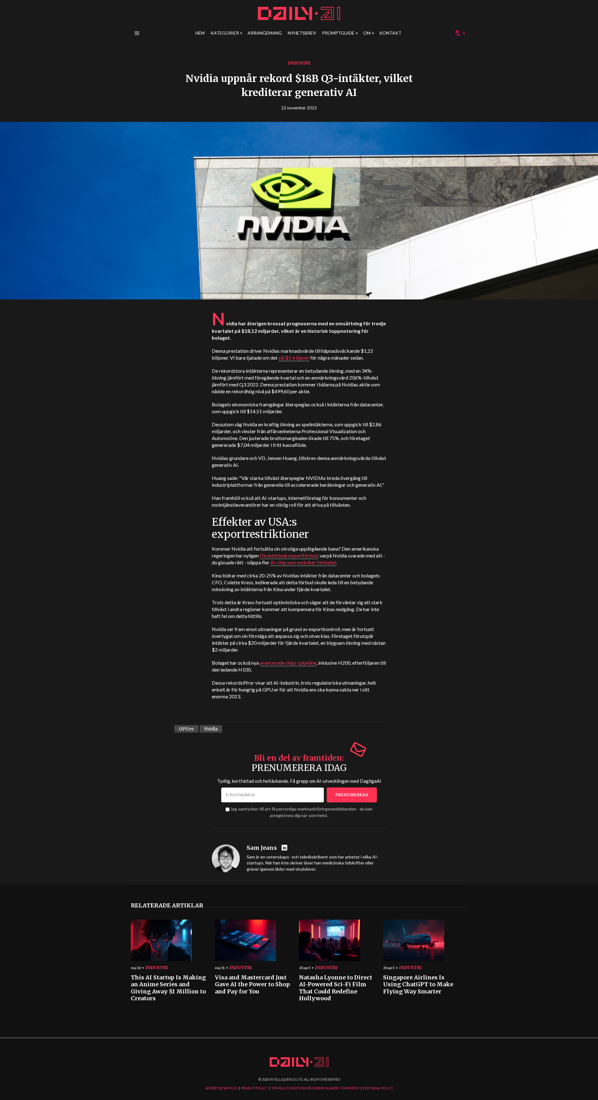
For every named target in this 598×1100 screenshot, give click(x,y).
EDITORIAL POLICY (378, 1088)
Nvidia (211, 729)
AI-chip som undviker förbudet (303, 562)
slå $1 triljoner (293, 358)
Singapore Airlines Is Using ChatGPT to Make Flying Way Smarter (418, 984)
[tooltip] (285, 848)
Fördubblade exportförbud (289, 555)
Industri (299, 63)
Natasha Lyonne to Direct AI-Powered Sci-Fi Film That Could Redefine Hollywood (335, 988)
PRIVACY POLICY (254, 1088)
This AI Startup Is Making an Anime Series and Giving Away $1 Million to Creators (168, 988)
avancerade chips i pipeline (288, 663)
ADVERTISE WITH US (221, 1088)
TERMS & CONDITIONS (289, 1088)
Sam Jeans (262, 847)
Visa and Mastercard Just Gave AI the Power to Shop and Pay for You (252, 984)
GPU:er (186, 729)
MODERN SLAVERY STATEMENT (335, 1088)
